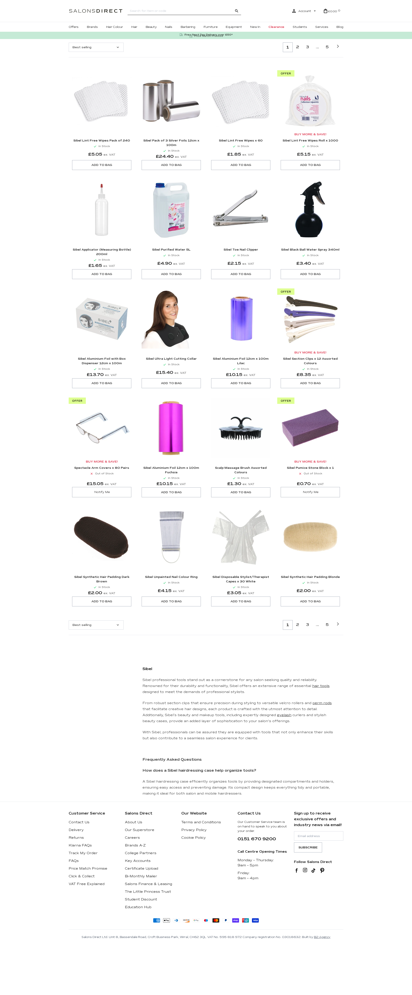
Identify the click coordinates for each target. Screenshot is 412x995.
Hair (134, 27)
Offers (74, 27)
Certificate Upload (141, 868)
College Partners (140, 853)
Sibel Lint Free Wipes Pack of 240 (101, 140)
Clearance (276, 27)
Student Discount (141, 899)
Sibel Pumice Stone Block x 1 (310, 468)
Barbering (188, 27)
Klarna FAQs (80, 845)
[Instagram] (305, 870)
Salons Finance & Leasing (148, 884)
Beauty (151, 27)
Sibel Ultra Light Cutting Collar (171, 359)
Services (321, 27)
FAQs (74, 861)
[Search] (237, 11)
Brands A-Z (135, 845)
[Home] (95, 11)
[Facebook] (296, 870)
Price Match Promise (88, 868)
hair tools (321, 686)
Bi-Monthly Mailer (141, 876)
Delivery (76, 830)
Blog (339, 27)
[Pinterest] (322, 870)
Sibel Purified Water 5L (171, 249)
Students (300, 27)
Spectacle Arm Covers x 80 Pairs (101, 468)
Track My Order (83, 853)
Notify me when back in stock (101, 492)
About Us (133, 822)
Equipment (234, 27)
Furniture (211, 27)
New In (255, 27)
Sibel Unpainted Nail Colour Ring (171, 577)
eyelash (284, 715)
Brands (92, 27)
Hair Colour (114, 27)
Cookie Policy (193, 838)
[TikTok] (313, 870)
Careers (132, 838)
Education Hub (138, 907)
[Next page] (337, 46)
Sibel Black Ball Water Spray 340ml (310, 249)
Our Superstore (139, 830)
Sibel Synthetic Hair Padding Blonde (310, 577)
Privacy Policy (194, 830)
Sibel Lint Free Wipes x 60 (241, 140)
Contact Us (79, 822)
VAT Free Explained (87, 884)
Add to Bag (101, 165)
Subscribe (308, 847)
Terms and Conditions (201, 822)
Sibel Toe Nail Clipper (241, 249)
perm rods (322, 703)
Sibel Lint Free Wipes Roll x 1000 (310, 140)
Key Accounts (138, 861)
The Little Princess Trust (148, 892)
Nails (168, 27)
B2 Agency (322, 937)
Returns (76, 838)
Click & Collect (82, 876)
